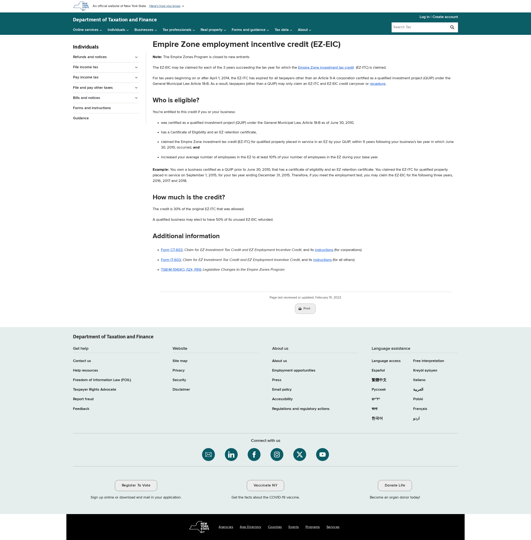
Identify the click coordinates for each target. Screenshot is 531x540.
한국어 (377, 418)
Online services (86, 30)
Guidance (81, 118)
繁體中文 (379, 380)
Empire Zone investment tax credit (326, 67)
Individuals (116, 30)
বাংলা (374, 409)
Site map (180, 361)
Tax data (282, 30)
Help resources (85, 370)
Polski (418, 399)
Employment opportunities (293, 370)
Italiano (419, 380)
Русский (379, 389)
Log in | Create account (439, 17)
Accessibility (282, 399)
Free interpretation (428, 361)
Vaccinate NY (265, 485)
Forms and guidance (249, 30)
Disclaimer (181, 389)
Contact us (82, 361)
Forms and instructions (92, 108)
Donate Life (395, 485)
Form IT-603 (171, 260)
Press (276, 380)
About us (279, 361)
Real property (212, 30)
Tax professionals (177, 30)
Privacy (179, 370)
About (303, 30)
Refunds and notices (90, 57)
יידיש (376, 399)
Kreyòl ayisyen (425, 370)
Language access (386, 361)
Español (378, 370)
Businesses (143, 30)
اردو (416, 418)
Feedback (81, 409)
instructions (324, 250)
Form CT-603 (172, 250)
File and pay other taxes (93, 88)
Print (307, 308)
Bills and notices (86, 98)
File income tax (85, 67)
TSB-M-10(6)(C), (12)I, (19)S (181, 270)
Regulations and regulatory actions (301, 409)
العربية (418, 389)
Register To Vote (136, 485)
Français (420, 409)
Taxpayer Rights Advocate (94, 389)
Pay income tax (86, 77)
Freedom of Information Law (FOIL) (102, 380)
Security (179, 380)
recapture (377, 84)
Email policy (282, 389)
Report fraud (83, 399)
